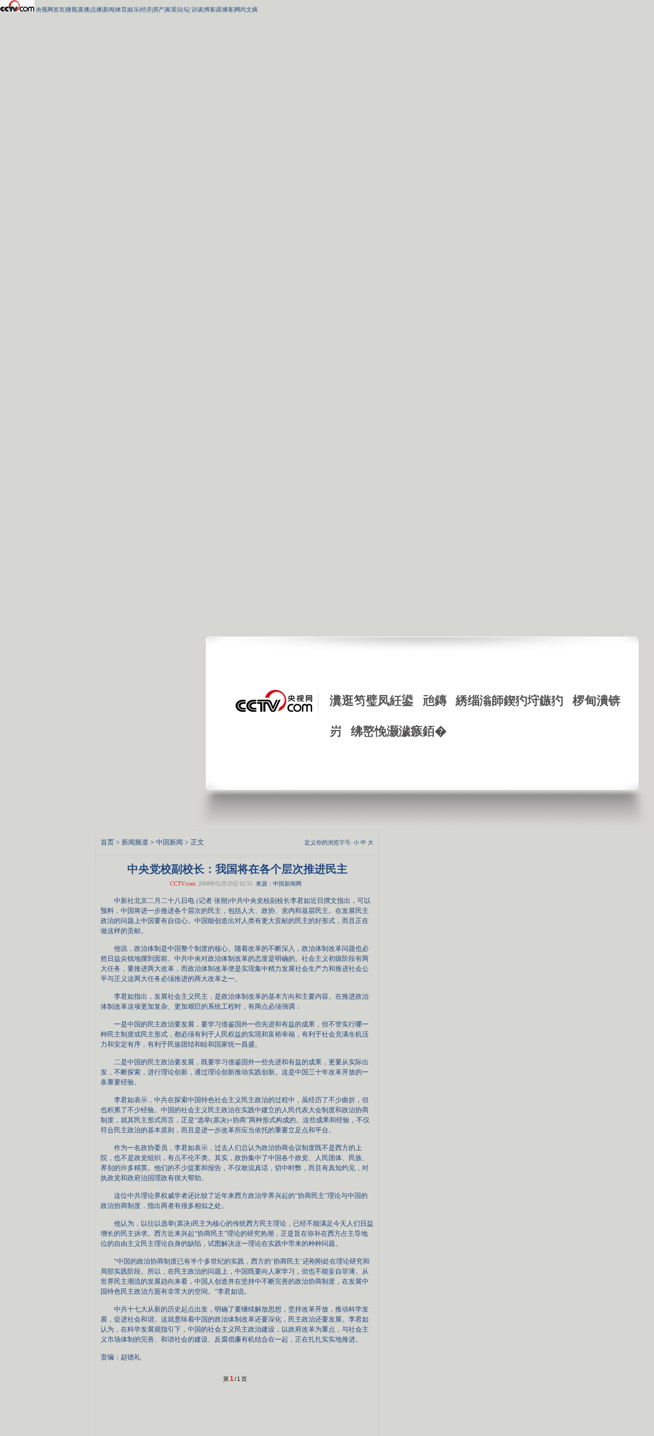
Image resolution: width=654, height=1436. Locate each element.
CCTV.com (182, 883)
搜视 (71, 9)
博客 (209, 9)
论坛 (183, 9)
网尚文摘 (246, 9)
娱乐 (133, 9)
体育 (121, 9)
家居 (171, 9)
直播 (84, 9)
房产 (158, 9)
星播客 (225, 9)
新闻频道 (135, 842)
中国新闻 (169, 842)
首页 (107, 842)
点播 (96, 9)
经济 (146, 9)
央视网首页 (50, 9)
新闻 (108, 9)
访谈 (196, 9)
